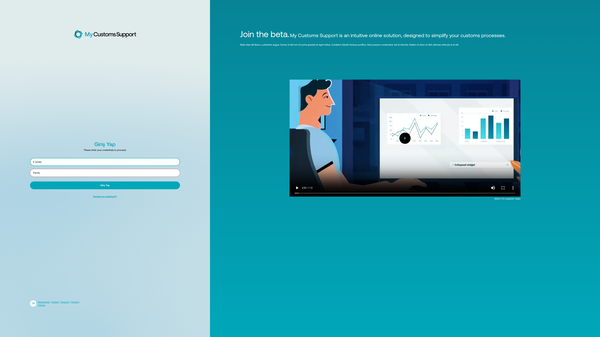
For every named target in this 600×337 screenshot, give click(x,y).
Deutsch (65, 302)
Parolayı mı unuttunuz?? (105, 196)
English (55, 302)
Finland (41, 305)
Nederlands (44, 302)
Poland (74, 302)
